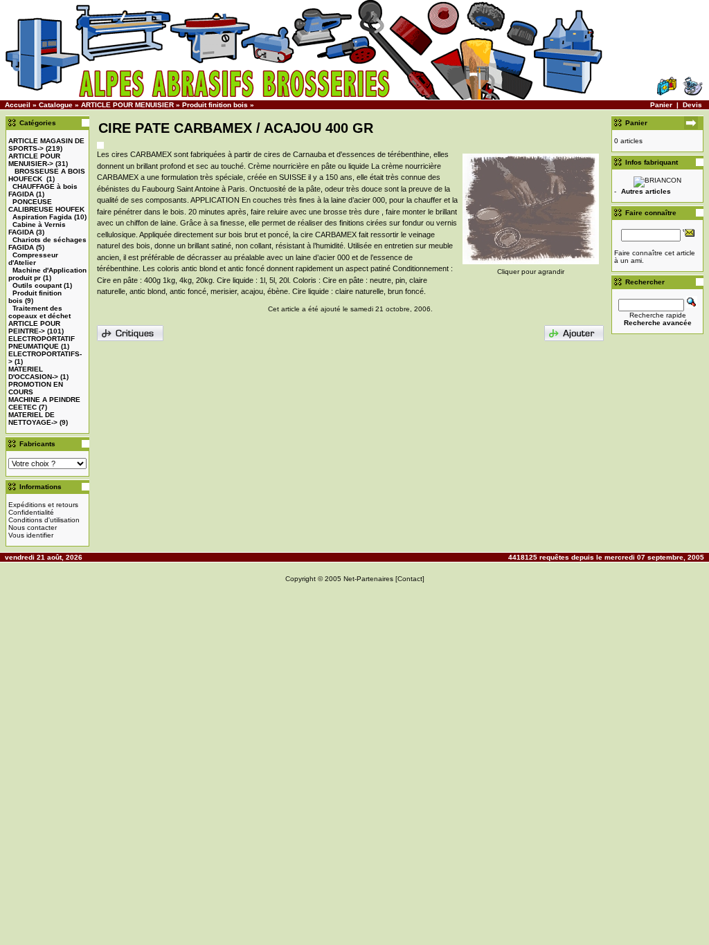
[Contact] (409, 578)
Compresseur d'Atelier (33, 258)
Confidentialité (31, 512)
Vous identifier (30, 535)
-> (34, 159)
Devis (692, 105)
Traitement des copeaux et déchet (39, 312)
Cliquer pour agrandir (530, 271)
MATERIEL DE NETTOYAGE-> (32, 418)
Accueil (17, 105)
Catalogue (56, 105)
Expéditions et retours (43, 504)
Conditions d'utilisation (44, 520)
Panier (661, 105)
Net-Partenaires (368, 578)
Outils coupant (37, 285)
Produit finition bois (215, 105)
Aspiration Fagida (42, 217)
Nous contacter (32, 527)
